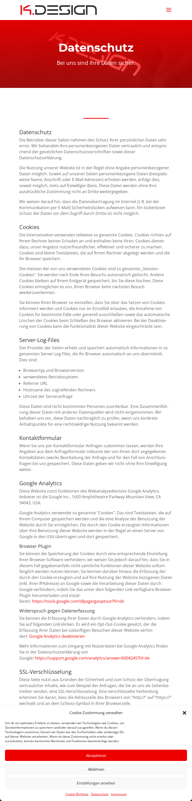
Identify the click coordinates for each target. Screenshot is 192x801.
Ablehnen (96, 769)
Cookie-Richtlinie (77, 794)
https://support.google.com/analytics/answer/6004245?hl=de (92, 658)
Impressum (119, 794)
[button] (184, 712)
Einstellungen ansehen (96, 782)
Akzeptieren (96, 755)
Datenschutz (99, 794)
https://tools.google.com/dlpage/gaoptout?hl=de (78, 601)
